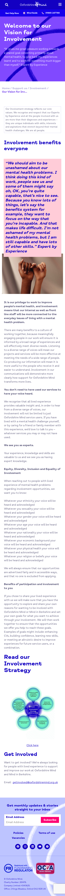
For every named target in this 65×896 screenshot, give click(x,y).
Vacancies (18, 838)
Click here (32, 745)
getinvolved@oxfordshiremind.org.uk (35, 782)
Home (6, 88)
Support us (19, 88)
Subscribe (50, 820)
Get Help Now (12, 13)
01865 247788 (53, 13)
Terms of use (46, 833)
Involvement (38, 88)
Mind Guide (32, 13)
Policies (18, 833)
